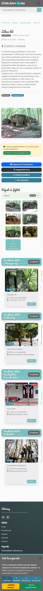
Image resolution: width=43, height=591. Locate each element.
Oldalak (4, 538)
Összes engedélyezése (30, 586)
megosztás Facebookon (22, 164)
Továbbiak (33, 262)
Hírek (3, 527)
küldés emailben (22, 175)
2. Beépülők (16, 579)
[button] (13, 206)
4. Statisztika (36, 579)
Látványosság (25, 23)
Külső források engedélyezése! (18, 153)
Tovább (30, 304)
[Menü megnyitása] (39, 3)
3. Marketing (26, 579)
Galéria (4, 541)
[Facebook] (3, 517)
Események (6, 530)
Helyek (15, 23)
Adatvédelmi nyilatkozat (11, 551)
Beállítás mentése (11, 586)
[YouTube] (8, 517)
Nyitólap (6, 23)
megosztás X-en (22, 170)
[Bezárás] (40, 558)
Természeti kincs (17, 95)
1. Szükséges (7, 579)
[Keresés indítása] (39, 10)
